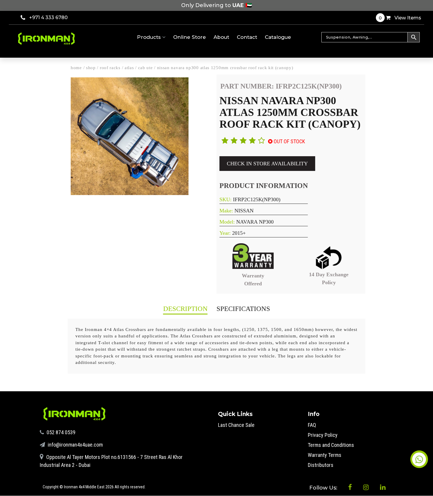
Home (76, 67)
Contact (247, 37)
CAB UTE (145, 67)
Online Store (189, 37)
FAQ (312, 425)
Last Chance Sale (236, 425)
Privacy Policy (323, 435)
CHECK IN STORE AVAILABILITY (267, 164)
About (221, 37)
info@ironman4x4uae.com (75, 445)
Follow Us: (324, 488)
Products (149, 37)
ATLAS (129, 67)
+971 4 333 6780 (48, 17)
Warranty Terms (324, 455)
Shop (91, 67)
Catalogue (278, 37)
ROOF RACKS (110, 67)
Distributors (320, 465)
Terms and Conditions (331, 445)
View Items (400, 18)
